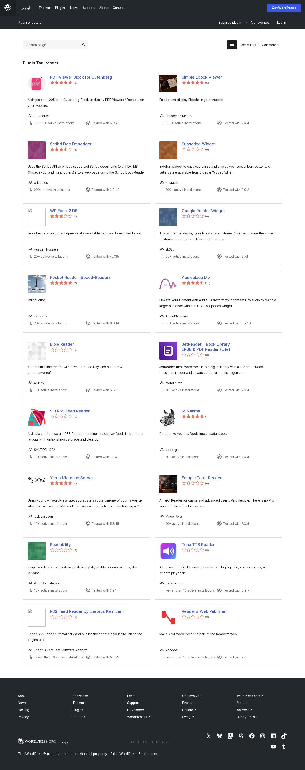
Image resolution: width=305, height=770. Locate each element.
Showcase (80, 696)
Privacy (23, 717)
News (22, 703)
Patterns (79, 717)
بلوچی (64, 742)
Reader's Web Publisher (204, 611)
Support (133, 703)
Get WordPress (284, 8)
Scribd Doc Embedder (71, 144)
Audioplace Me (196, 277)
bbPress (245, 710)
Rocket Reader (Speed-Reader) (80, 277)
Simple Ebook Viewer (202, 77)
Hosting (23, 710)
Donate (189, 710)
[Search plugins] (83, 44)
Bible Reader (62, 344)
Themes (79, 703)
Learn (131, 696)
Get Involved (191, 696)
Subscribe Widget (199, 144)
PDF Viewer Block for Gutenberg (81, 77)
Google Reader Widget (203, 210)
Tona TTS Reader (198, 544)
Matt (242, 703)
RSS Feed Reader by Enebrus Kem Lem (87, 611)
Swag (188, 717)
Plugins (78, 710)
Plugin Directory (30, 22)
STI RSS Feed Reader (70, 411)
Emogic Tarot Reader (202, 477)
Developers (136, 710)
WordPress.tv (139, 717)
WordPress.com (250, 696)
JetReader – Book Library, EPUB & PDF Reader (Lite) (206, 347)
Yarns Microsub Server (71, 477)
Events (187, 703)
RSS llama (191, 411)
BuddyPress (248, 717)
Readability (60, 544)
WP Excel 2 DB (63, 210)
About (22, 696)
